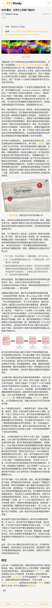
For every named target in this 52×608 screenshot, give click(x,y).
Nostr (8, 604)
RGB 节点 (39, 571)
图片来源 (26, 57)
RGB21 (37, 398)
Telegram (43, 604)
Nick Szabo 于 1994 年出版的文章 (31, 65)
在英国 (41, 143)
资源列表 (31, 585)
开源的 (39, 583)
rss (26, 604)
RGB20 (6, 398)
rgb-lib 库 (16, 577)
